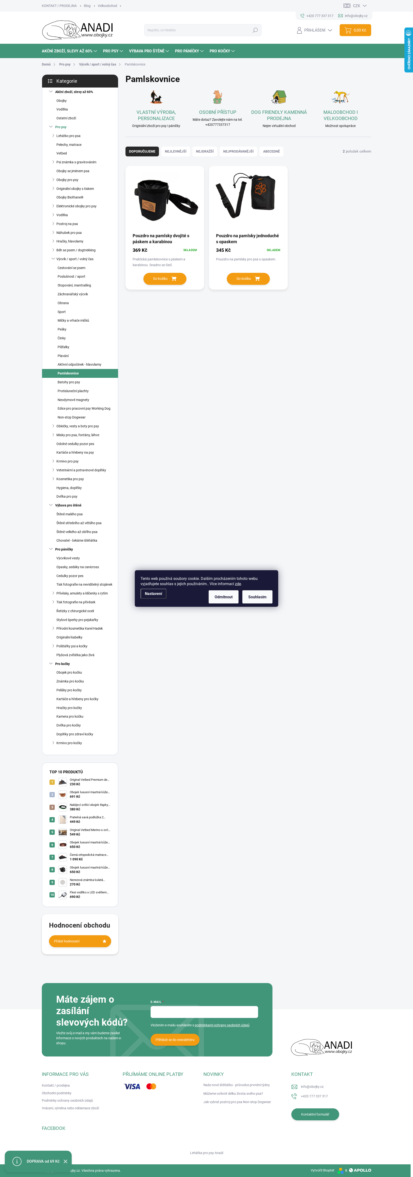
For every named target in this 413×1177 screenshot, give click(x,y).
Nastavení (153, 593)
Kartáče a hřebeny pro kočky (77, 699)
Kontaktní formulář (315, 1114)
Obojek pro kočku (69, 672)
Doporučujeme (142, 151)
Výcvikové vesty (68, 558)
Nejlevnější (175, 151)
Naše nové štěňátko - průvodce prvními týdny (236, 1085)
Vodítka (62, 109)
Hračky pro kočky (69, 708)
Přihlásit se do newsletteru (175, 1040)
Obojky (61, 101)
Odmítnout (224, 597)
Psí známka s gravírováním (76, 162)
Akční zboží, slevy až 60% (74, 92)
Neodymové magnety (73, 400)
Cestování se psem (71, 268)
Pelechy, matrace (69, 145)
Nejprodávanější (238, 151)
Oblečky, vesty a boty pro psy (77, 426)
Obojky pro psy (67, 180)
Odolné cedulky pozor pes (75, 444)
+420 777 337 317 (314, 1096)
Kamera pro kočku (69, 716)
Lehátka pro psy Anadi (206, 1153)
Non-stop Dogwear (72, 417)
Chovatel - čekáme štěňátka (76, 540)
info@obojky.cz (312, 1087)
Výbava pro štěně (68, 505)
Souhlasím (257, 597)
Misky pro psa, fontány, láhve (77, 435)
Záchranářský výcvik (73, 294)
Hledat (255, 30)
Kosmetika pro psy (70, 479)
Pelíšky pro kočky (69, 690)
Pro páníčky (64, 549)
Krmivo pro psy (67, 461)
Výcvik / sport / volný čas (74, 259)
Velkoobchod (107, 6)
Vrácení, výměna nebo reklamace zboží (70, 1108)
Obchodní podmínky (56, 1093)
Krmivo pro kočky (69, 743)
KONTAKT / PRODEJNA (59, 6)
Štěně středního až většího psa (79, 523)
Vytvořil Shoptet (322, 1170)
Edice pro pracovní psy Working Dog (84, 408)
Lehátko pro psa (68, 136)
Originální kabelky (69, 637)
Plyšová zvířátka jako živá (75, 655)
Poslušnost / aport (71, 276)
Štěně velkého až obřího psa (77, 532)
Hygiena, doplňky (69, 488)
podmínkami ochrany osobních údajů (222, 1025)
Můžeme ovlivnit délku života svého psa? (233, 1093)
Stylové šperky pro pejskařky (77, 620)
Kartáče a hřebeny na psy (75, 452)
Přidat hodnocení (66, 941)
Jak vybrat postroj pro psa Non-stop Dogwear (237, 1102)
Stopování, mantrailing (74, 285)
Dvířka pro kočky (68, 725)
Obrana (63, 303)
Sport (62, 312)
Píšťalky (63, 347)
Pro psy (60, 127)
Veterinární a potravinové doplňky (81, 470)
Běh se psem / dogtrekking (76, 250)
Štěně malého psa (69, 514)
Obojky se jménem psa (72, 171)
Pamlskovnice (68, 373)
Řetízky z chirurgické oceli (75, 611)
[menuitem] (70, 51)
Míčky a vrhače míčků (73, 320)
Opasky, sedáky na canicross (77, 567)
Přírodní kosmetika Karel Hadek (79, 628)
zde (238, 584)
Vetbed (61, 153)
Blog (87, 6)
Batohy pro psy (69, 382)
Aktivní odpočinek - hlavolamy (79, 364)
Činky (62, 338)
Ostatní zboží (66, 118)
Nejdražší (205, 151)
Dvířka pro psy (66, 496)
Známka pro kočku (70, 681)
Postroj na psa (67, 224)
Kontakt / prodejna (56, 1085)
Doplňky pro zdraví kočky (74, 734)
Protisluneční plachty (73, 391)
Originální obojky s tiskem (75, 189)
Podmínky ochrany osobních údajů (67, 1100)
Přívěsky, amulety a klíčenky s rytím (82, 593)
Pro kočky (62, 664)
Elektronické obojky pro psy (76, 206)
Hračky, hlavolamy (69, 241)
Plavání (63, 356)
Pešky (62, 329)
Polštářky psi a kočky (71, 646)
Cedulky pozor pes (69, 576)
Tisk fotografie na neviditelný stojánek (84, 584)
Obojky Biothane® (69, 197)
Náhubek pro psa (69, 233)
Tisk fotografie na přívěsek (75, 602)
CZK (356, 6)
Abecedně (271, 151)
